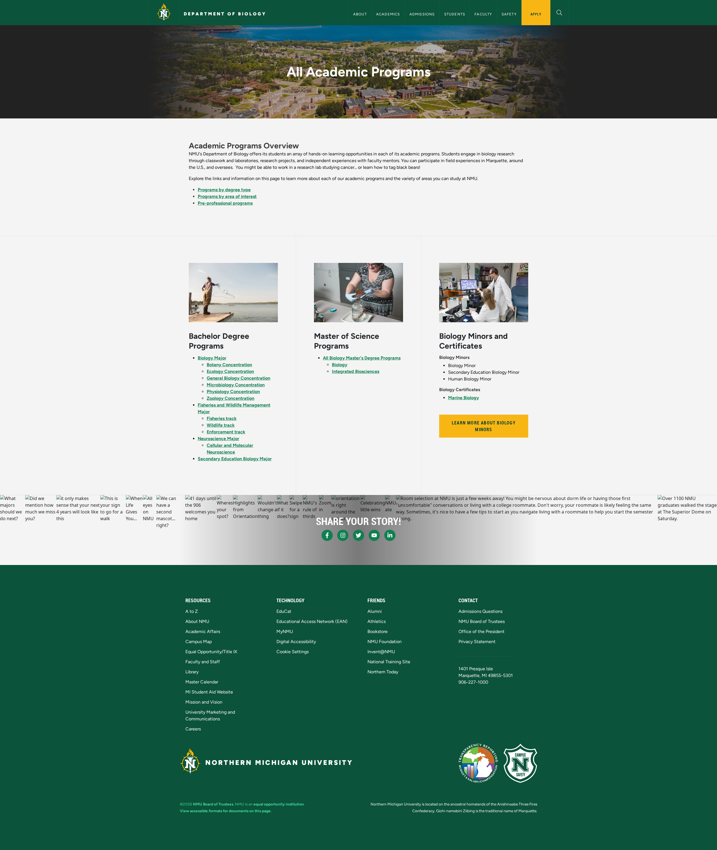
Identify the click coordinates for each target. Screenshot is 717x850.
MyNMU (284, 631)
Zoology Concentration (230, 398)
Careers (193, 729)
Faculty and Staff (202, 661)
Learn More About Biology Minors (484, 426)
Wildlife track (221, 425)
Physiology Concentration (233, 391)
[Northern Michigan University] (163, 12)
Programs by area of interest (227, 196)
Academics (388, 14)
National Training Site (388, 661)
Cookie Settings (292, 651)
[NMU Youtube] (374, 535)
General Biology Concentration (238, 378)
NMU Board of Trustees (481, 621)
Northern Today (382, 671)
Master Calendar (201, 682)
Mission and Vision (203, 702)
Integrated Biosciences (355, 371)
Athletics (376, 621)
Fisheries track (222, 418)
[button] (559, 12)
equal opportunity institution (278, 804)
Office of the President (481, 631)
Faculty (483, 14)
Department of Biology (225, 14)
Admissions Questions (480, 611)
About (360, 14)
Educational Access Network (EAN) (312, 621)
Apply (535, 14)
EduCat (283, 611)
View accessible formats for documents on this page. (225, 811)
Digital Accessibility (296, 641)
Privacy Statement (476, 641)
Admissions (422, 14)
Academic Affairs (202, 631)
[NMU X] (358, 535)
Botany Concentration (229, 364)
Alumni (374, 611)
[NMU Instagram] (342, 535)
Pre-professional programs (225, 203)
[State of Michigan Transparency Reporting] (478, 763)
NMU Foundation (384, 641)
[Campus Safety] (520, 763)
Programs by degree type (224, 189)
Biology (339, 364)
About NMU (197, 621)
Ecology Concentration (230, 371)
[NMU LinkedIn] (389, 535)
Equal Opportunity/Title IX (211, 651)
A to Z (191, 611)
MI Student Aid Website (209, 692)
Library (192, 671)
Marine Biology (463, 397)
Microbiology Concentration (236, 384)
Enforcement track (226, 432)
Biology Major (212, 358)
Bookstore (377, 631)
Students (454, 14)
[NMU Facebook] (327, 535)
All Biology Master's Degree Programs (362, 358)
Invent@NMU (381, 651)
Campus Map (198, 641)
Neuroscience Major (218, 438)
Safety (509, 14)
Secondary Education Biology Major (235, 458)
